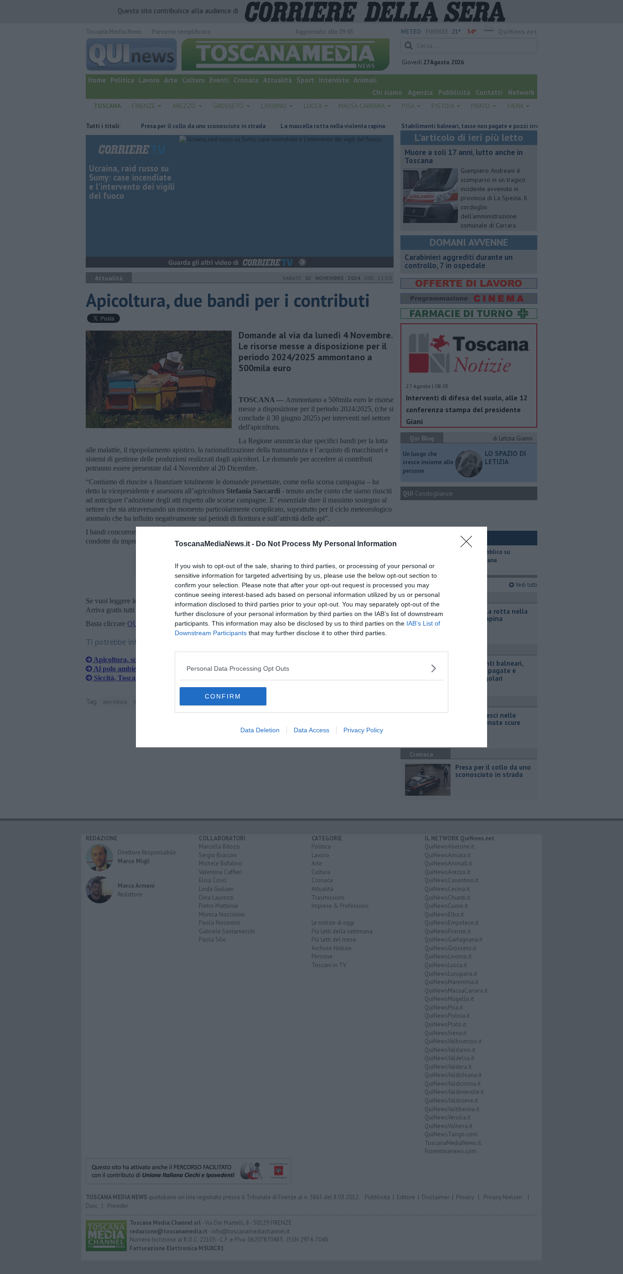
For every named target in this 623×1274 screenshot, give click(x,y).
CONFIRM (223, 696)
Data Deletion (260, 730)
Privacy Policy (363, 730)
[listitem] (311, 668)
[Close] (469, 544)
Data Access (311, 730)
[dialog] (311, 637)
